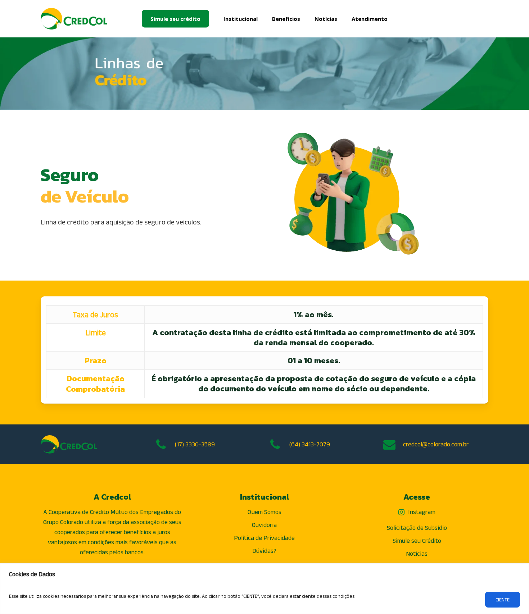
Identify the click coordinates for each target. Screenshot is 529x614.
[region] (264, 588)
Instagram (421, 511)
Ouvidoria (264, 524)
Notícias (417, 553)
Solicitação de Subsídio (417, 527)
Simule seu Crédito (417, 540)
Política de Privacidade (264, 537)
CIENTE (503, 599)
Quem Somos (264, 511)
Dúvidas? (264, 550)
